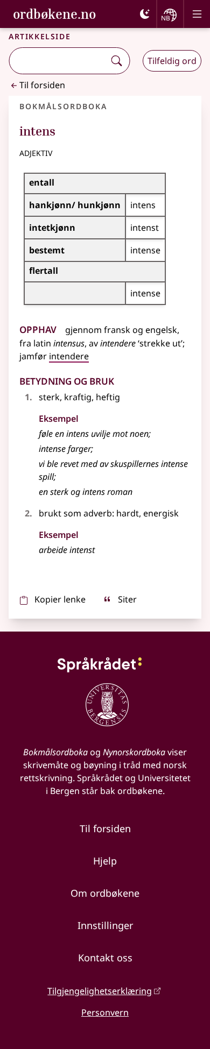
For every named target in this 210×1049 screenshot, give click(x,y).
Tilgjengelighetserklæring (99, 991)
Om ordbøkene (105, 893)
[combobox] (58, 61)
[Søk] (116, 60)
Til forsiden (42, 85)
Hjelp (105, 860)
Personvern (105, 1012)
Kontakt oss (105, 957)
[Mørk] (145, 14)
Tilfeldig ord (172, 61)
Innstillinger (105, 925)
